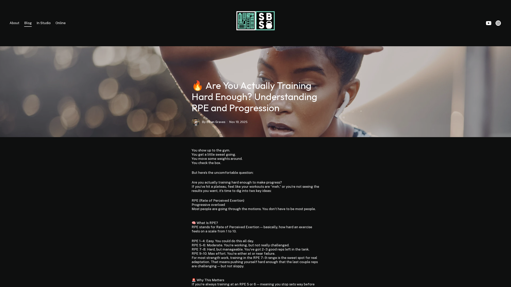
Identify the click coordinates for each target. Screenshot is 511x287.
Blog (28, 23)
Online (60, 23)
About (14, 23)
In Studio (44, 23)
